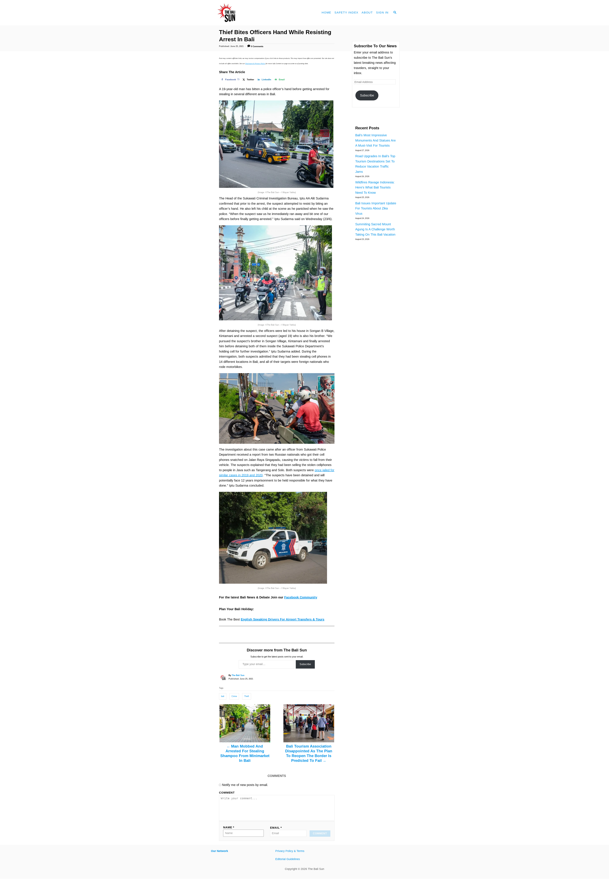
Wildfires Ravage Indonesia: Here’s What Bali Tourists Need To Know (375, 187)
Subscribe (305, 664)
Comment (227, 792)
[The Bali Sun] (237, 12)
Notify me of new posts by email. (245, 785)
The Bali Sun (238, 675)
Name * (228, 827)
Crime (234, 696)
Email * (276, 827)
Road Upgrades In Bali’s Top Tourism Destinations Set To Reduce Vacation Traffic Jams (375, 163)
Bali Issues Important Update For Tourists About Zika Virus (375, 208)
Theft (246, 696)
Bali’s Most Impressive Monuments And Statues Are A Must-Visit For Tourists (375, 140)
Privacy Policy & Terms (289, 851)
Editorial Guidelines (287, 859)
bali (222, 696)
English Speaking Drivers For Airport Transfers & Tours (282, 619)
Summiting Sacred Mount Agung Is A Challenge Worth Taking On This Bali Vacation (375, 229)
